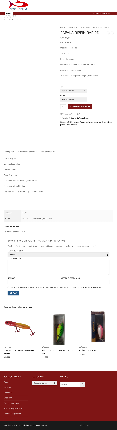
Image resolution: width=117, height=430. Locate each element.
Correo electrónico (71, 278)
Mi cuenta (8, 392)
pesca (76, 122)
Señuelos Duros (84, 27)
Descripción (9, 152)
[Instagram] (88, 425)
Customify (43, 425)
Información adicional (27, 152)
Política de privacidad (13, 408)
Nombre (12, 278)
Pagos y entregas (11, 403)
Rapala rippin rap (86, 122)
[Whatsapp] (84, 425)
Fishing (70, 122)
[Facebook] (81, 425)
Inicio (62, 27)
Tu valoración (15, 258)
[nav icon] (108, 6)
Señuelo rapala (71, 125)
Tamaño (63, 87)
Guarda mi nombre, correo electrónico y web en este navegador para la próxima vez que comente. (57, 287)
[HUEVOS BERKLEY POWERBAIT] (108, 33)
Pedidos (7, 387)
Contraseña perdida (12, 414)
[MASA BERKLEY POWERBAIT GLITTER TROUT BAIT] (112, 33)
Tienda (8, 13)
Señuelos (71, 27)
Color (62, 96)
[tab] (9, 151)
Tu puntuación (15, 251)
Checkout (8, 398)
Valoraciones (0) (48, 152)
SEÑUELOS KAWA (87, 350)
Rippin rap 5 (98, 122)
